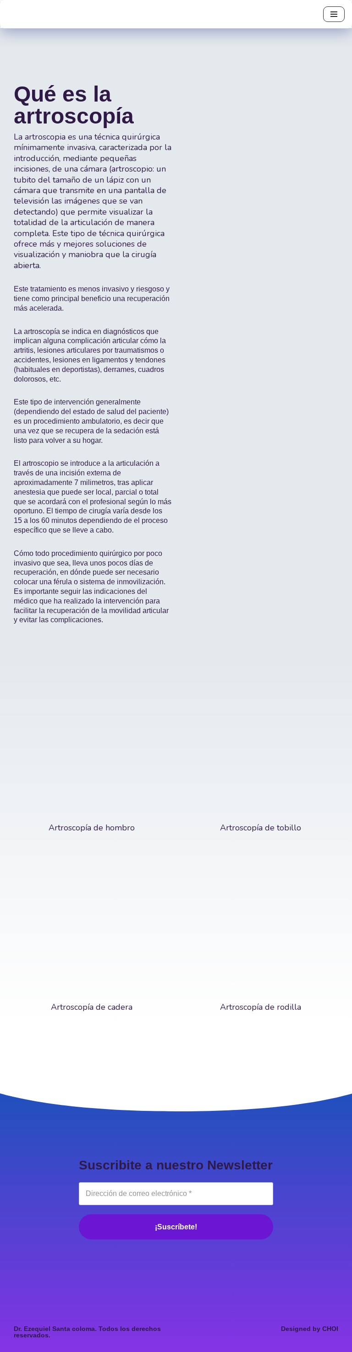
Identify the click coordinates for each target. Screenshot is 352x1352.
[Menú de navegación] (334, 14)
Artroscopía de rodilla (260, 1007)
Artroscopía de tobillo (260, 827)
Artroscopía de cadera (91, 1007)
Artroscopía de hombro (92, 827)
